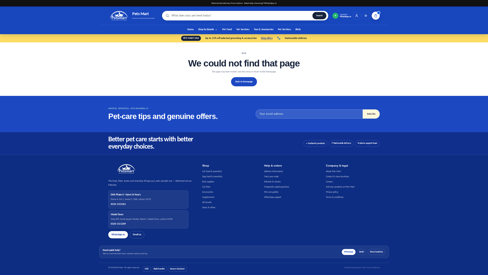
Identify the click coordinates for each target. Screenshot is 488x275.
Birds (298, 29)
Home (190, 29)
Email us (137, 234)
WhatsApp (348, 252)
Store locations (376, 252)
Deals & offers (208, 207)
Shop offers (267, 38)
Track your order (271, 177)
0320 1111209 (118, 224)
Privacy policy (332, 192)
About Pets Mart (333, 171)
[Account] (357, 16)
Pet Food (227, 29)
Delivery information (273, 171)
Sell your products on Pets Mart (340, 187)
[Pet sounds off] (366, 16)
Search (319, 16)
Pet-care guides (271, 192)
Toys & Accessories (263, 29)
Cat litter (206, 187)
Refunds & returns (272, 182)
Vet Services (242, 29)
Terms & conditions (335, 197)
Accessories (207, 192)
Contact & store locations (337, 177)
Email (361, 252)
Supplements (208, 197)
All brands (206, 202)
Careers (329, 182)
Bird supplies (208, 182)
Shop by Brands (206, 29)
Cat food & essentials (212, 171)
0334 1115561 (118, 204)
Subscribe (371, 114)
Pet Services (284, 29)
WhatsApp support (272, 197)
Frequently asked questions (276, 187)
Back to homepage (244, 82)
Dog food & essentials (212, 177)
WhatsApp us (118, 234)
